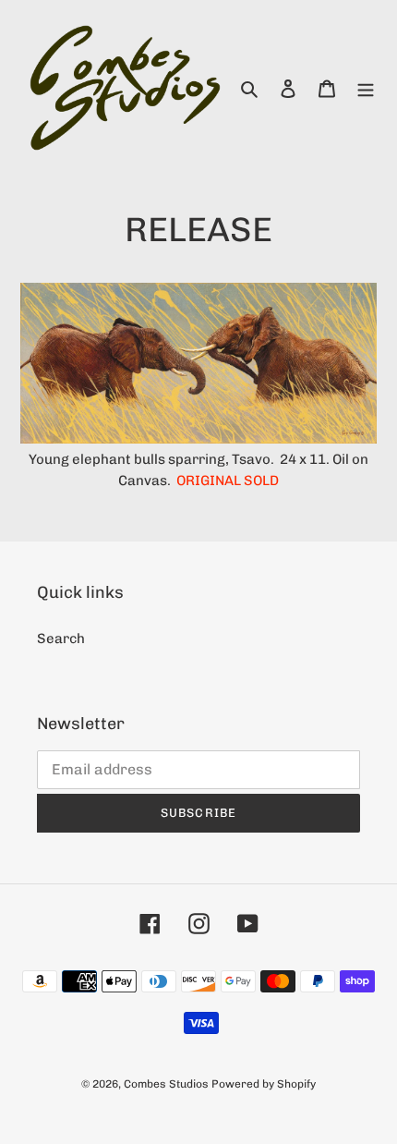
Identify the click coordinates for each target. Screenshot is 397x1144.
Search (61, 638)
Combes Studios (166, 1083)
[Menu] (365, 88)
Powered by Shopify (263, 1083)
